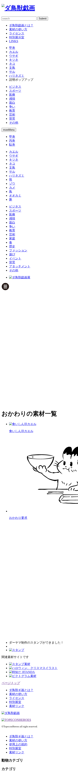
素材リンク (16, 706)
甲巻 (12, 47)
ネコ (12, 63)
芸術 (12, 114)
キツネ (13, 59)
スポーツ (15, 90)
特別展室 (15, 702)
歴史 (12, 246)
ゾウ (12, 183)
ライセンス (16, 33)
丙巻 (12, 140)
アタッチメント (19, 266)
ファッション (18, 250)
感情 (12, 98)
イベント (15, 258)
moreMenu (9, 129)
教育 (12, 110)
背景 (12, 118)
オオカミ (15, 195)
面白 (12, 102)
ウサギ (13, 55)
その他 (13, 122)
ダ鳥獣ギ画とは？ (21, 690)
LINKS (13, 41)
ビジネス (15, 86)
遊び (12, 254)
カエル (13, 51)
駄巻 (12, 144)
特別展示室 (16, 37)
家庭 (12, 238)
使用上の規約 (18, 744)
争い (12, 106)
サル (12, 71)
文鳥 (12, 67)
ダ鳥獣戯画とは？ (21, 25)
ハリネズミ (16, 75)
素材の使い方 (18, 29)
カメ (12, 187)
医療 (12, 94)
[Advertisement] (17, 348)
